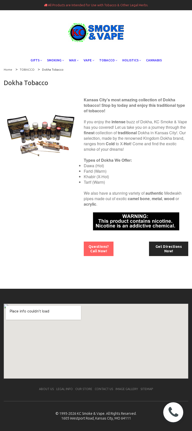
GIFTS (35, 60)
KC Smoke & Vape (90, 414)
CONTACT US (104, 389)
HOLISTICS (130, 60)
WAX (72, 60)
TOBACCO (107, 60)
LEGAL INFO (64, 389)
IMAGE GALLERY (127, 389)
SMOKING (54, 60)
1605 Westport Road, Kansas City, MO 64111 (96, 418)
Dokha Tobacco (53, 69)
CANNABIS (154, 60)
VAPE (88, 60)
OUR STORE (83, 389)
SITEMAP (146, 389)
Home (8, 69)
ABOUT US (46, 389)
